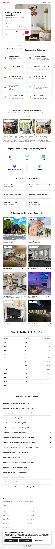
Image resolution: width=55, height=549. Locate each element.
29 (20, 48)
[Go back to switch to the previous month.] (7, 31)
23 (22, 45)
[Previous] (24, 116)
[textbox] (11, 28)
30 (22, 48)
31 (7, 51)
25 (9, 48)
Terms (29, 546)
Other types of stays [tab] (18, 501)
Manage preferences (40, 540)
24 (7, 48)
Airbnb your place (46, 2)
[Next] (29, 116)
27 (14, 48)
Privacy (25, 546)
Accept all (11, 540)
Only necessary (25, 540)
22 (20, 45)
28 (17, 48)
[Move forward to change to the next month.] (22, 31)
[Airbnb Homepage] (6, 2)
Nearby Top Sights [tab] (29, 501)
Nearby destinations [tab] (7, 501)
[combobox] (17, 23)
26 (12, 48)
